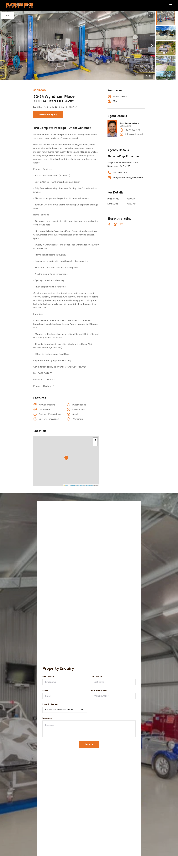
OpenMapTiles (80, 485)
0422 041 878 (132, 130)
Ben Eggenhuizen (129, 122)
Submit (89, 744)
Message (47, 718)
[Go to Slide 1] (165, 18)
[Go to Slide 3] (165, 48)
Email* (45, 690)
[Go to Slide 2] (165, 33)
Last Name (96, 676)
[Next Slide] (152, 45)
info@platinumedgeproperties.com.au (135, 134)
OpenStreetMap (89, 485)
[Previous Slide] (3, 45)
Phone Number (99, 690)
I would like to (50, 704)
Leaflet (66, 485)
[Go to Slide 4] (165, 63)
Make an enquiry (48, 114)
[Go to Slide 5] (165, 78)
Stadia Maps (73, 485)
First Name (48, 676)
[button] (77, 45)
